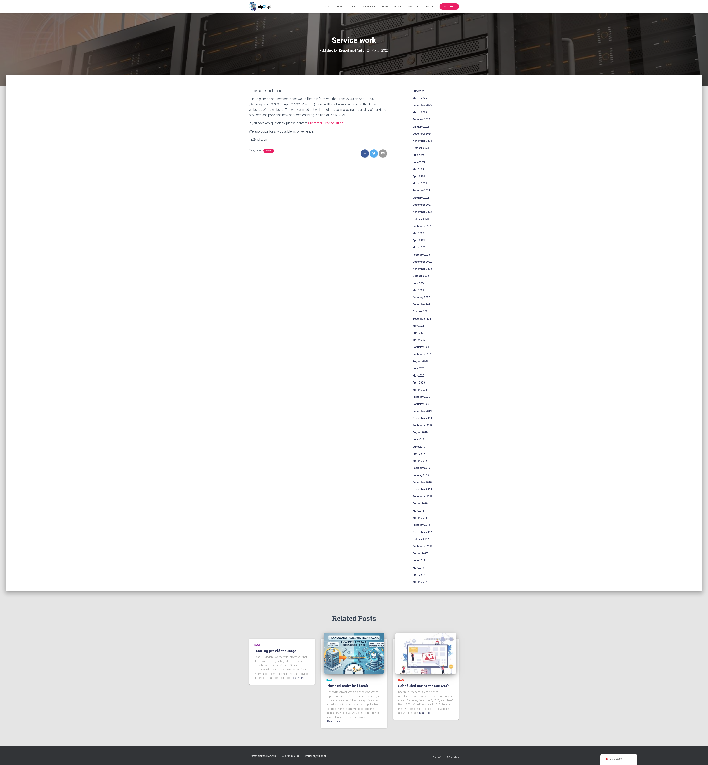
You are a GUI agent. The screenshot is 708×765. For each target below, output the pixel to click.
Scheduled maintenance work (424, 686)
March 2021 (420, 340)
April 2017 (419, 574)
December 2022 (422, 261)
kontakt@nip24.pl (315, 756)
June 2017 (419, 560)
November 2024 (422, 140)
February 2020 (421, 396)
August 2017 (420, 553)
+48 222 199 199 (290, 756)
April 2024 (419, 176)
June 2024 (419, 162)
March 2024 (420, 183)
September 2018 (422, 496)
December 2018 (422, 482)
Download (413, 6)
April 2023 (419, 240)
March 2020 (420, 389)
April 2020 (419, 382)
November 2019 (422, 418)
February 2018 (421, 524)
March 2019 (420, 460)
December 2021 (422, 304)
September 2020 (422, 354)
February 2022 (421, 297)
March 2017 (420, 581)
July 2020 (418, 368)
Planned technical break (347, 686)
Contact (430, 6)
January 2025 (421, 126)
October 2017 (421, 539)
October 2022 (421, 275)
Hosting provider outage (275, 651)
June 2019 (419, 446)
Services (368, 6)
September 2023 (422, 226)
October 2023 (421, 219)
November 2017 (422, 532)
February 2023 (421, 254)
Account (449, 6)
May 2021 (418, 325)
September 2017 (422, 546)
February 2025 (421, 119)
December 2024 (422, 133)
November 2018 (422, 489)
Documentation (390, 6)
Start (328, 6)
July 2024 (418, 155)
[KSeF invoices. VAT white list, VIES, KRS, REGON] (260, 6)
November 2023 (422, 211)
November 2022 (422, 268)
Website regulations (264, 756)
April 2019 (419, 453)
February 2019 (421, 467)
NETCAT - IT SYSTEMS (446, 756)
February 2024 (421, 190)
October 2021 (421, 311)
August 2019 (420, 432)
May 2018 (418, 510)
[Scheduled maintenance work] (425, 652)
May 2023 (418, 233)
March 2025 (420, 112)
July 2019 (418, 439)
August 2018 (420, 503)
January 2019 (421, 475)
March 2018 (420, 517)
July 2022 (418, 283)
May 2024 (418, 169)
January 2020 (421, 403)
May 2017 (418, 567)
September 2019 (422, 425)
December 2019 (422, 411)
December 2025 (422, 105)
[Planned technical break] (354, 652)
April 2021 (419, 332)
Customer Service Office (325, 123)
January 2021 (421, 347)
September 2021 (422, 318)
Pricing (353, 6)
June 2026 (419, 91)
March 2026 (420, 98)
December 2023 (422, 204)
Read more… (298, 677)
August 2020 (420, 361)
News (340, 6)
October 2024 (421, 148)
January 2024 (421, 197)
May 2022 (418, 290)
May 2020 (418, 375)
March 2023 (420, 247)
